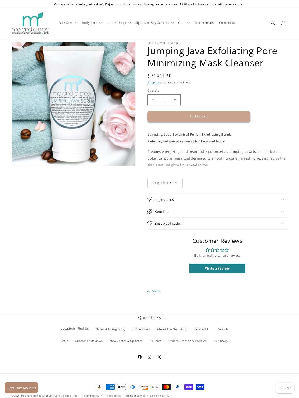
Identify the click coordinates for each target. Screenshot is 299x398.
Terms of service (135, 395)
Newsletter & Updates (126, 340)
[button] (67, 23)
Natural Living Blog (110, 329)
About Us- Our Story (172, 329)
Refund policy (91, 395)
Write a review (217, 268)
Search (223, 329)
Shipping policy (159, 395)
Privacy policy (112, 395)
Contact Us (202, 329)
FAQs (64, 340)
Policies (155, 340)
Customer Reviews (89, 340)
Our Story (221, 340)
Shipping (153, 82)
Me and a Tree (69, 395)
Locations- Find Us (75, 328)
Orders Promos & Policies (187, 340)
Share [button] (156, 291)
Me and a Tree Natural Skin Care (40, 395)
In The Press (141, 329)
